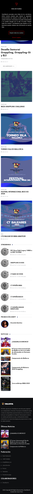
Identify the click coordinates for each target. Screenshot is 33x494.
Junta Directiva (6, 465)
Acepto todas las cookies (16, 33)
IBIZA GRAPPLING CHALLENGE (13, 107)
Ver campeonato (7, 66)
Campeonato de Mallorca (20, 358)
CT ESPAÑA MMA (16, 285)
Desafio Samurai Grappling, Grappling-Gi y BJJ (16, 52)
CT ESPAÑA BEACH (16, 297)
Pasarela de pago (6, 474)
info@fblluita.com (6, 462)
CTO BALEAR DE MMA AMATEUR (13, 236)
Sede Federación (6, 456)
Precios (4, 468)
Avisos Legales (16, 37)
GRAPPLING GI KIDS (17, 262)
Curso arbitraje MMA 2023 (21, 383)
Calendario (5, 471)
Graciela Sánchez (16, 323)
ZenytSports (5, 482)
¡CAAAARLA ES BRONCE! (20, 342)
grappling (4, 46)
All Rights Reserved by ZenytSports (20, 490)
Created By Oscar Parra (16, 492)
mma (2, 234)
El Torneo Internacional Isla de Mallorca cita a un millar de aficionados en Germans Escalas (20, 442)
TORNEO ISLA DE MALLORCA (12, 149)
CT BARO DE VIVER (16, 274)
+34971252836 (6, 459)
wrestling (3, 147)
